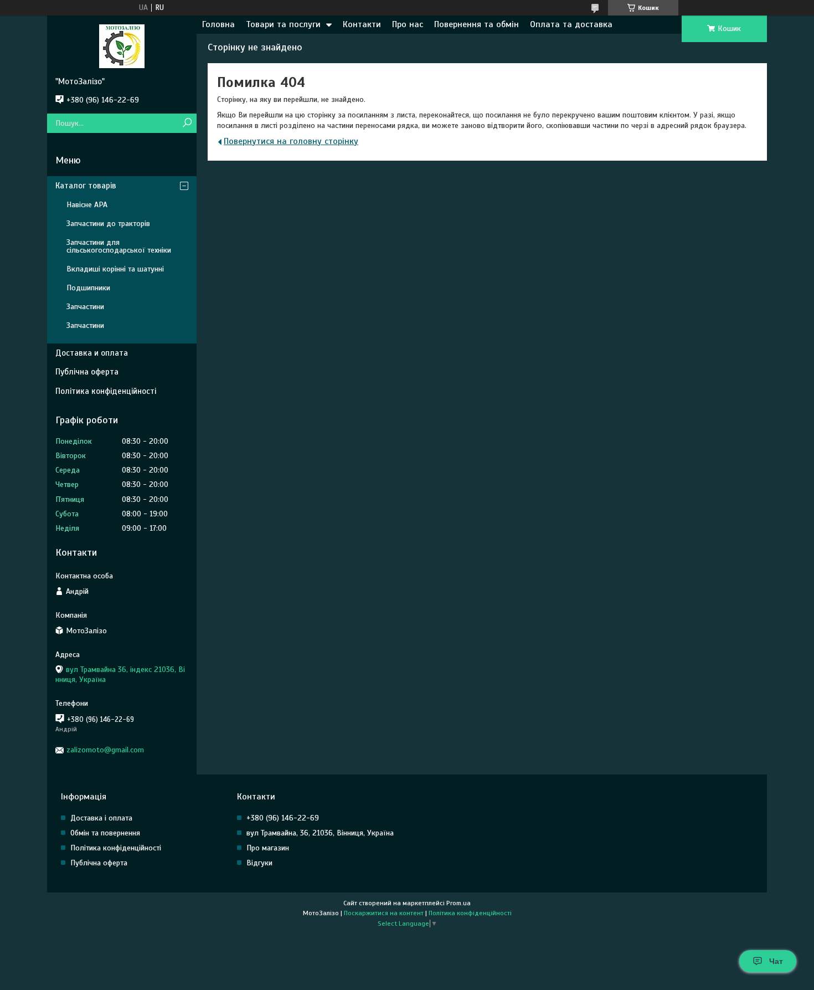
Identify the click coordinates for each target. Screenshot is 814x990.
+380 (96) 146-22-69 (282, 818)
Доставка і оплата (101, 818)
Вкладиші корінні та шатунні (115, 269)
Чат (776, 961)
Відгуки (259, 863)
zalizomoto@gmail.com (105, 750)
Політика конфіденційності (105, 391)
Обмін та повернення (105, 833)
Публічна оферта (87, 372)
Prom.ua (458, 903)
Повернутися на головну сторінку (291, 141)
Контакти (362, 24)
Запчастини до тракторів (108, 223)
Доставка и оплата (91, 353)
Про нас (407, 24)
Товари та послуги (283, 24)
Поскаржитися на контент (384, 913)
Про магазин (267, 848)
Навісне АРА (86, 204)
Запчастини (85, 306)
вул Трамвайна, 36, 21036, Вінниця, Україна (320, 833)
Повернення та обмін (476, 24)
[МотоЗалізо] (121, 46)
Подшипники (88, 288)
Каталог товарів (85, 186)
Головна (218, 24)
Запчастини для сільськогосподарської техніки (118, 246)
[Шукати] (187, 123)
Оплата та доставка (571, 24)
